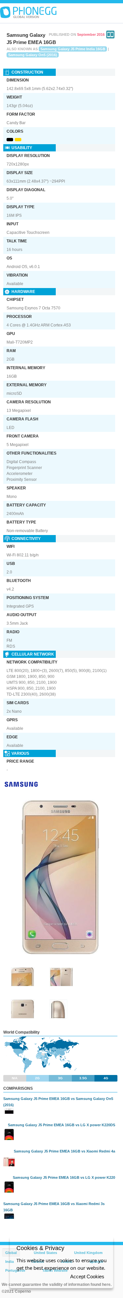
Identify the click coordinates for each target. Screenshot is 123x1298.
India (9, 1262)
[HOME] (28, 12)
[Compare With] (110, 34)
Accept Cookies (87, 1276)
